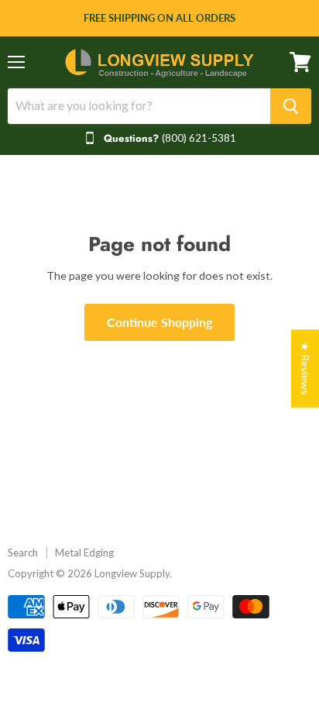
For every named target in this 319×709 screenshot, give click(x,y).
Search (23, 552)
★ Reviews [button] (305, 368)
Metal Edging (84, 552)
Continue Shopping (159, 322)
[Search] (290, 106)
